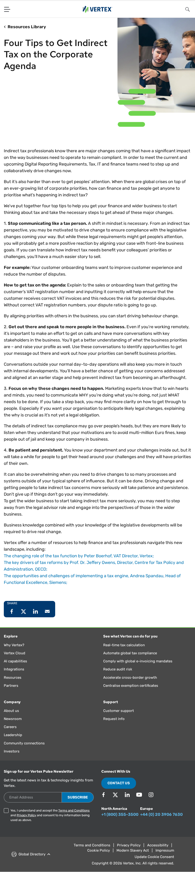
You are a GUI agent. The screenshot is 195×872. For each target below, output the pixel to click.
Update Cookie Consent (154, 857)
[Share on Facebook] (12, 611)
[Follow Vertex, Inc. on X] (115, 795)
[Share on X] (23, 611)
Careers (10, 727)
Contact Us (118, 783)
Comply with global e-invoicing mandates (137, 661)
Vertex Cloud (14, 653)
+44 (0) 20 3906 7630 (161, 814)
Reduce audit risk (117, 669)
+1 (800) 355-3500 (119, 814)
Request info (114, 719)
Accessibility (157, 845)
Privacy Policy (26, 815)
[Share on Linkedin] (35, 611)
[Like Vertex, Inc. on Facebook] (103, 795)
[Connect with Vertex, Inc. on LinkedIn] (127, 795)
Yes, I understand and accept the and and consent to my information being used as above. (50, 815)
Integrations (14, 669)
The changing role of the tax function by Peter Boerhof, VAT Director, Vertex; (79, 555)
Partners (11, 685)
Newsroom (13, 719)
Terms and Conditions (74, 810)
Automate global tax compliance (130, 653)
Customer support (118, 711)
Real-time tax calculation (124, 645)
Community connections (24, 743)
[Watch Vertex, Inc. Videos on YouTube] (139, 795)
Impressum (165, 850)
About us (11, 711)
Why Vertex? (14, 645)
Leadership (13, 735)
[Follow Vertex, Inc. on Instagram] (151, 795)
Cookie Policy (98, 850)
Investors (12, 751)
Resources (12, 677)
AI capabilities (15, 661)
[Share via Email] (47, 611)
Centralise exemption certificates (130, 685)
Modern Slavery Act (133, 850)
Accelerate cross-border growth (130, 677)
